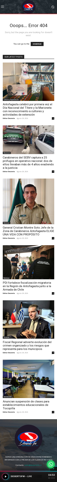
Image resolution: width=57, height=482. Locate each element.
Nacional (7, 153)
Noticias (6, 223)
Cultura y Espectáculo (11, 100)
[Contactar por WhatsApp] (50, 464)
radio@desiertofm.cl (33, 465)
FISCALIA (6, 337)
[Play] (5, 476)
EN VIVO (51, 478)
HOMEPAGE (37, 44)
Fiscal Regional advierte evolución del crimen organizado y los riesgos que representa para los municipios (27, 345)
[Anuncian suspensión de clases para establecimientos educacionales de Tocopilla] (28, 379)
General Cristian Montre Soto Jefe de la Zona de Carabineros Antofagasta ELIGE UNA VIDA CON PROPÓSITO (28, 231)
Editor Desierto (9, 118)
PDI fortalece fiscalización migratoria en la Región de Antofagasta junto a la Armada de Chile (27, 286)
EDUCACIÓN (8, 397)
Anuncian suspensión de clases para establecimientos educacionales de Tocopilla (26, 405)
